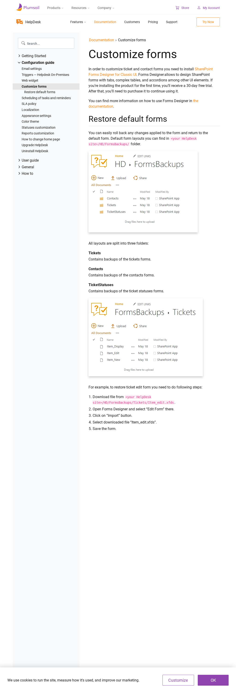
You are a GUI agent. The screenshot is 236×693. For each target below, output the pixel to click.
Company (104, 8)
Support (171, 22)
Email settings (32, 69)
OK (213, 680)
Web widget (30, 80)
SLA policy (29, 104)
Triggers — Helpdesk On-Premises (45, 75)
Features (76, 22)
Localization (30, 110)
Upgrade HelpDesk (35, 145)
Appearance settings (36, 116)
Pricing (153, 22)
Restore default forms (39, 92)
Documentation (105, 22)
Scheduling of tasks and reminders (46, 98)
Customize (178, 680)
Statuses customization (39, 127)
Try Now (208, 22)
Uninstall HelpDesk (35, 151)
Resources (78, 8)
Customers (132, 22)
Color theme (30, 121)
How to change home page (41, 139)
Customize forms (34, 86)
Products (53, 8)
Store (185, 8)
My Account (211, 8)
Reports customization (38, 133)
